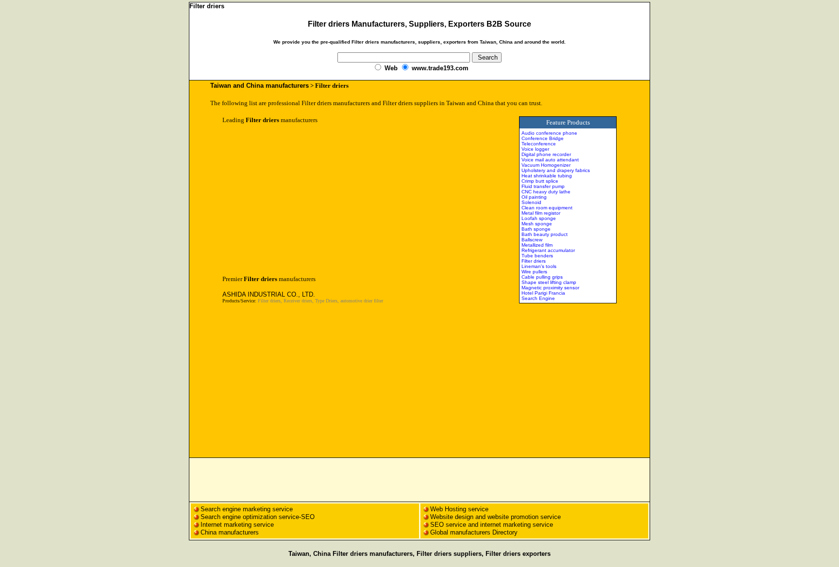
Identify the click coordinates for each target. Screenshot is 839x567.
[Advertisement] (304, 200)
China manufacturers (230, 532)
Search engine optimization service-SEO (258, 516)
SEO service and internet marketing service (491, 524)
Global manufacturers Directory (474, 532)
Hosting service (466, 509)
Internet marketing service (237, 524)
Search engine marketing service (248, 509)
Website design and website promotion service (495, 516)
